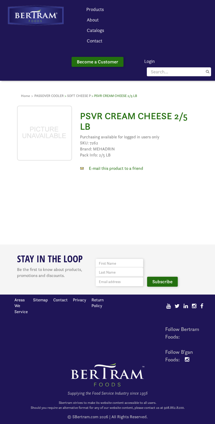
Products (95, 9)
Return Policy (98, 303)
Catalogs (95, 30)
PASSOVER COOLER (49, 96)
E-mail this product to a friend (116, 168)
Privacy (79, 300)
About (93, 20)
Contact (94, 41)
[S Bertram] (36, 15)
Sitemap (40, 300)
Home (25, 96)
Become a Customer (97, 62)
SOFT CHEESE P (79, 96)
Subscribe (162, 282)
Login (149, 61)
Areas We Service (21, 306)
